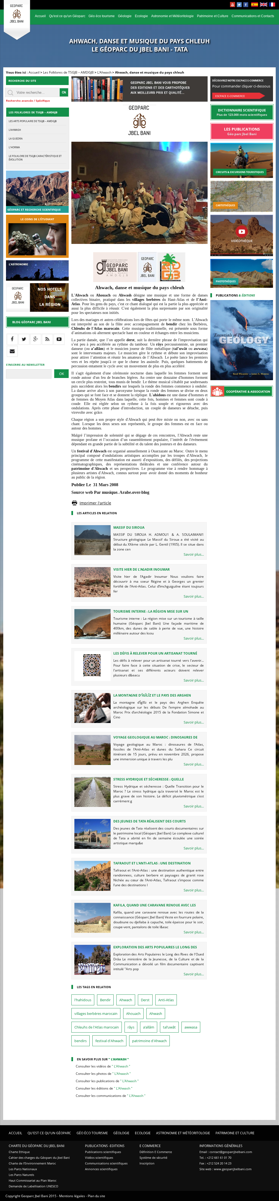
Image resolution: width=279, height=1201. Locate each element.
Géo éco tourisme (102, 16)
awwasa (190, 1027)
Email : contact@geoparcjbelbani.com (225, 1152)
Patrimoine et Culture (212, 16)
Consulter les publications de (107, 1081)
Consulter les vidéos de (103, 1066)
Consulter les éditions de (104, 1088)
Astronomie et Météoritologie (172, 16)
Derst (145, 999)
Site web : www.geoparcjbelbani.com (225, 1169)
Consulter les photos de (103, 1073)
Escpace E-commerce (230, 96)
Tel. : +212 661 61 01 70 (215, 1157)
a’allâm (148, 1027)
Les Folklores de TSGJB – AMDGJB (68, 72)
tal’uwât (169, 1027)
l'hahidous (82, 999)
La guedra (16, 138)
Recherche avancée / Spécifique (28, 100)
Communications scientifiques (106, 1163)
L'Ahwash (104, 72)
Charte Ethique (19, 1152)
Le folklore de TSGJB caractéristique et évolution (35, 157)
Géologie (125, 16)
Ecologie (141, 16)
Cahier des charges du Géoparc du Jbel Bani (39, 1157)
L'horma (14, 147)
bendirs (80, 1040)
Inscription (147, 1163)
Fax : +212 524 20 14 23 (215, 1163)
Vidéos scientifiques (99, 1157)
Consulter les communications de (110, 1095)
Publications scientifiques (103, 1152)
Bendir (105, 999)
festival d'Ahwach (109, 1040)
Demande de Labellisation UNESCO (33, 1186)
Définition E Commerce (156, 1152)
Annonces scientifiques (101, 1169)
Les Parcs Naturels (21, 1175)
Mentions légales (72, 1196)
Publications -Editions (105, 1145)
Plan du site (96, 1196)
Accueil (40, 16)
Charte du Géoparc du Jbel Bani (36, 1145)
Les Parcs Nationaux (23, 1169)
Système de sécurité (153, 1157)
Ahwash (155, 1013)
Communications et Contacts (253, 16)
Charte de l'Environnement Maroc (32, 1163)
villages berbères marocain (95, 1013)
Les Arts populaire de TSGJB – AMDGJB (33, 121)
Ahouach (133, 1013)
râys (131, 1027)
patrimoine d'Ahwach (149, 1040)
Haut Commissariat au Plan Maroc (32, 1180)
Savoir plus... (194, 554)
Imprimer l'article (95, 503)
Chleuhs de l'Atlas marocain (96, 1027)
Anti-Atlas (166, 999)
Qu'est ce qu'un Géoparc (67, 16)
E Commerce (150, 1145)
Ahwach (125, 999)
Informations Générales (220, 1145)
